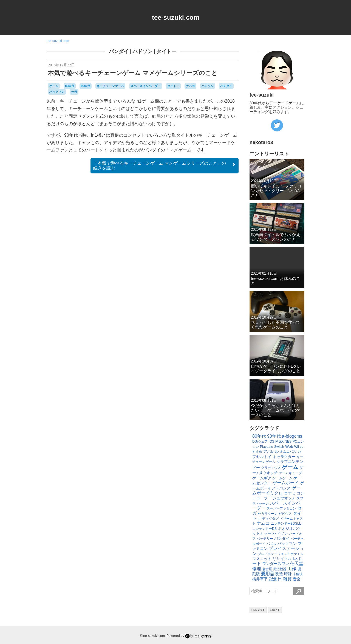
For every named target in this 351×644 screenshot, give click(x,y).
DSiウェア (260, 441)
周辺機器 (279, 569)
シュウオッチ (284, 498)
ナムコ (190, 86)
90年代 (85, 86)
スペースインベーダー (146, 86)
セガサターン (268, 514)
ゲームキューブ (290, 473)
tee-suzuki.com (175, 17)
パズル (271, 544)
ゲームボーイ (286, 482)
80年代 (69, 86)
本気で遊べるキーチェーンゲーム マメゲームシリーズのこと (133, 72)
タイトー (166, 51)
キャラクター (284, 456)
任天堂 (296, 563)
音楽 (297, 579)
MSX (279, 441)
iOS (271, 441)
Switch (279, 447)
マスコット (261, 558)
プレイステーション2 (273, 554)
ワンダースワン (275, 563)
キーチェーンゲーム (110, 86)
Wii (296, 447)
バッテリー (265, 539)
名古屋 (267, 569)
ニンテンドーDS (264, 529)
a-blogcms (292, 436)
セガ (74, 91)
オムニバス (288, 452)
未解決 (298, 574)
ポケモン (297, 554)
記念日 (275, 578)
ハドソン (142, 51)
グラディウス (271, 468)
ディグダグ (270, 519)
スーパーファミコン (281, 508)
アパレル (271, 451)
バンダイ (119, 51)
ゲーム (53, 86)
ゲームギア (261, 478)
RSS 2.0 (256, 609)
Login (273, 609)
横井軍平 (260, 579)
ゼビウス (285, 514)
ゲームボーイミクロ (276, 490)
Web (289, 446)
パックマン (56, 91)
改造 (279, 574)
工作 (291, 568)
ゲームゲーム (282, 478)
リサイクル (282, 558)
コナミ (290, 493)
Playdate (266, 447)
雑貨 (287, 578)
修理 (256, 568)
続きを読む (159, 165)
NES (288, 441)
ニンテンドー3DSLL (286, 523)
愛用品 (267, 573)
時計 (288, 574)
